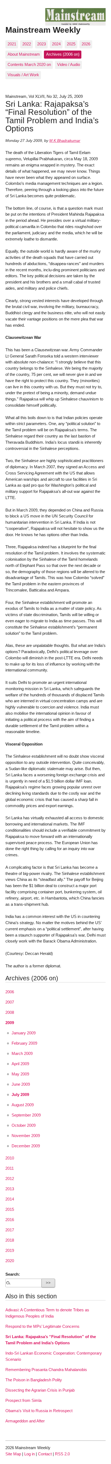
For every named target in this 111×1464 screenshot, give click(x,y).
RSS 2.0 (62, 1454)
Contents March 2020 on (29, 64)
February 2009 (24, 1043)
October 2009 (24, 1125)
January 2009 (24, 1033)
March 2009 (22, 1053)
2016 (9, 1219)
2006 (9, 992)
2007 (9, 1002)
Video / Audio (68, 64)
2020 (9, 1260)
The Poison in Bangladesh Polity (33, 1380)
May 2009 (20, 1074)
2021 (12, 44)
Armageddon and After (25, 1421)
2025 (71, 44)
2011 (9, 1168)
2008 (9, 1012)
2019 (9, 1250)
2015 (9, 1209)
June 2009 (21, 1084)
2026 (86, 44)
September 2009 (26, 1115)
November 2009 (26, 1135)
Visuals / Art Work (23, 74)
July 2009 (20, 1094)
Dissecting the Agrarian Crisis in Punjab (40, 1390)
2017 (9, 1230)
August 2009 (23, 1104)
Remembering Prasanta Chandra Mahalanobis (46, 1369)
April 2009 (20, 1063)
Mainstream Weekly (43, 29)
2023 (41, 44)
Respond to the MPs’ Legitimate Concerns (42, 1326)
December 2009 (26, 1146)
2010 (9, 1158)
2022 (26, 44)
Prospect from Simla (23, 1400)
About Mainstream (24, 54)
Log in (29, 1454)
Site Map (13, 1454)
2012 (9, 1178)
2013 (9, 1188)
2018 (9, 1240)
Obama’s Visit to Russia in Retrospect (38, 1410)
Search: (12, 1274)
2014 (9, 1199)
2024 (56, 44)
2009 (9, 1022)
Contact (45, 1454)
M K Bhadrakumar (64, 141)
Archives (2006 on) (62, 54)
